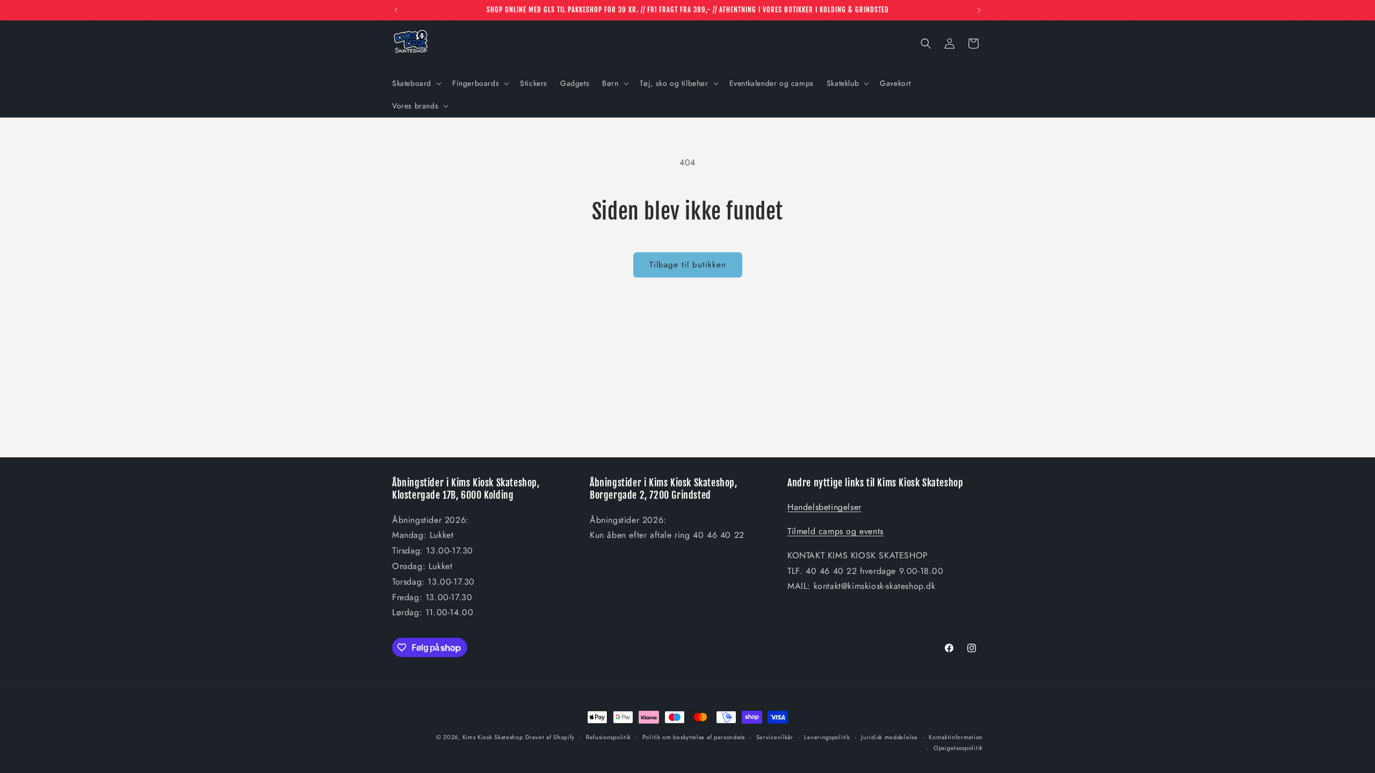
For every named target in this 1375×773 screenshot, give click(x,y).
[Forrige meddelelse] (396, 10)
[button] (416, 83)
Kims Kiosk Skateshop (492, 737)
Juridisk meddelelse (889, 737)
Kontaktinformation (956, 737)
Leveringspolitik (827, 737)
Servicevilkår (774, 737)
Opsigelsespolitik (958, 747)
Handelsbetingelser (824, 507)
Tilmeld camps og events (835, 531)
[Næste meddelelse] (979, 10)
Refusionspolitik (608, 737)
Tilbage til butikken (687, 265)
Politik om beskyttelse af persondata (693, 737)
